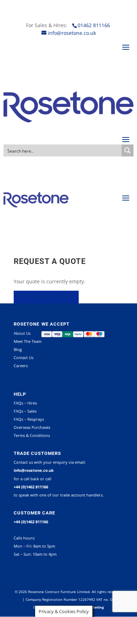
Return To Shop (46, 297)
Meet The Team (27, 341)
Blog (18, 349)
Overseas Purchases (32, 427)
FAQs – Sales (25, 411)
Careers (21, 365)
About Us (22, 333)
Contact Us (23, 357)
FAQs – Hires (25, 403)
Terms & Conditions (32, 435)
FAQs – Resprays (29, 419)
